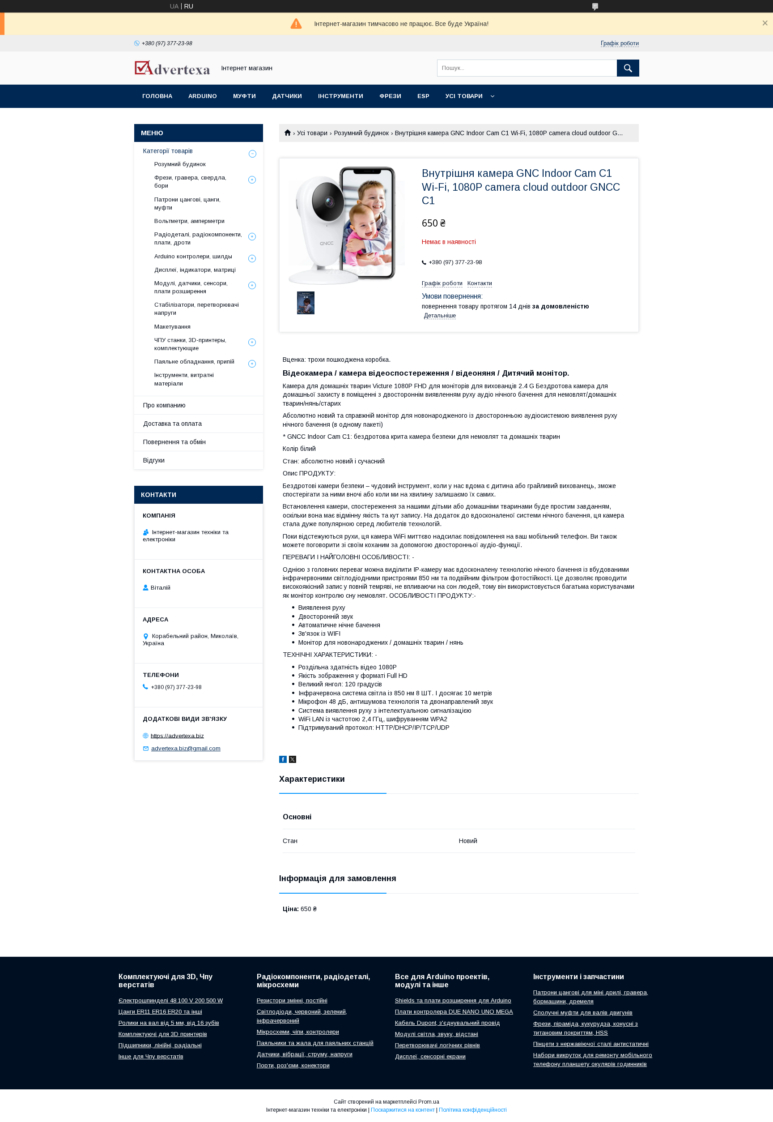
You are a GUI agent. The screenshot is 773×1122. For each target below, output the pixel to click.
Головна (157, 96)
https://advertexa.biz (177, 735)
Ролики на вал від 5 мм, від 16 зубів (169, 1022)
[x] (292, 760)
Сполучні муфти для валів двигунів (583, 1012)
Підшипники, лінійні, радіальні (160, 1045)
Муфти (244, 96)
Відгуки (154, 460)
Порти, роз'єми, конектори (293, 1065)
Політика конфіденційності (473, 1110)
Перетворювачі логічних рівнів (437, 1045)
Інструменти (340, 96)
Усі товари (464, 96)
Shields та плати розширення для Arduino (453, 1000)
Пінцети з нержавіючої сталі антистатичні (591, 1044)
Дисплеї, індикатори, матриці (195, 269)
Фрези (390, 96)
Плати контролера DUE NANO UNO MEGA (454, 1011)
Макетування (172, 326)
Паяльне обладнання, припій (194, 361)
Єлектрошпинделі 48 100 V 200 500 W (171, 1000)
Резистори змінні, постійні (292, 1000)
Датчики (287, 96)
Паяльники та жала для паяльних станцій (315, 1043)
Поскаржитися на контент (403, 1110)
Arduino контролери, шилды (193, 256)
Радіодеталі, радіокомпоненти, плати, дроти (198, 238)
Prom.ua (428, 1102)
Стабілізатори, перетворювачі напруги (196, 308)
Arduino (202, 96)
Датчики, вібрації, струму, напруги (305, 1054)
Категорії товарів (168, 150)
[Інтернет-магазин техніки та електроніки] (172, 72)
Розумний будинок (361, 133)
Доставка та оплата (172, 423)
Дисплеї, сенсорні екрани (430, 1056)
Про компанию (164, 405)
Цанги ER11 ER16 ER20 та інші (160, 1011)
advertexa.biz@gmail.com (186, 748)
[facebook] (283, 760)
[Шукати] (628, 68)
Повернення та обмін (174, 441)
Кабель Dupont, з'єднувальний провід (447, 1022)
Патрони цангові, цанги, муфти (187, 203)
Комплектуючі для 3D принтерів (163, 1034)
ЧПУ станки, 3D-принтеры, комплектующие (190, 344)
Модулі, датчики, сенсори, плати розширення (191, 287)
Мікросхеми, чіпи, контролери (298, 1031)
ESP (423, 96)
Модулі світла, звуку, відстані (436, 1034)
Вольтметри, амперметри (189, 221)
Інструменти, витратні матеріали (184, 379)
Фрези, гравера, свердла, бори (190, 181)
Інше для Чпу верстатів (151, 1056)
